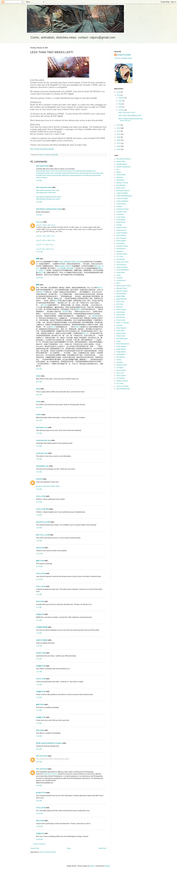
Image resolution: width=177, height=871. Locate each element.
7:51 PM (39, 472)
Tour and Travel (41, 756)
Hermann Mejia (121, 254)
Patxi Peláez (120, 315)
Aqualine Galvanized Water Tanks (48, 486)
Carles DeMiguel (122, 201)
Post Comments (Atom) (48, 852)
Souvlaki (119, 362)
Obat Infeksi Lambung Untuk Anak (48, 209)
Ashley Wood (121, 175)
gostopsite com (41, 427)
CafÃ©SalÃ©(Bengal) (124, 196)
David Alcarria (121, 230)
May (120, 104)
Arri (117, 169)
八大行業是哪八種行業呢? (65, 268)
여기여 (43, 793)
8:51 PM (39, 382)
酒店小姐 (79, 309)
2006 (119, 146)
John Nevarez (121, 265)
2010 (119, 134)
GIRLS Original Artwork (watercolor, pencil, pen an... (130, 119)
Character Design (122, 209)
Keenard (39, 479)
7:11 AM (39, 607)
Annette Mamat (121, 164)
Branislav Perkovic (122, 191)
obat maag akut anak (43, 187)
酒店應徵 (95, 316)
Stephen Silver (121, 365)
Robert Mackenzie (122, 344)
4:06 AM (39, 180)
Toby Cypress (121, 375)
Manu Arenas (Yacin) (123, 286)
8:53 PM (39, 407)
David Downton (121, 233)
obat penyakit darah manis (45, 171)
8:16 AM (39, 749)
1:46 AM (39, 215)
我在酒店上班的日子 (65, 266)
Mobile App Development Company (49, 743)
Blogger (107, 866)
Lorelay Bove (121, 280)
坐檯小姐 (78, 327)
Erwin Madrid (121, 241)
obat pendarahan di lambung (80, 175)
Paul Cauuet (120, 320)
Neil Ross (119, 304)
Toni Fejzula (120, 378)
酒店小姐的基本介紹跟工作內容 (70, 262)
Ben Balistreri (121, 185)
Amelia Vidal (120, 161)
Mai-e (118, 283)
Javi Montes (120, 259)
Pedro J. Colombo (122, 323)
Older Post (102, 848)
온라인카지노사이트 (43, 522)
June (120, 101)
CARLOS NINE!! (122, 193)
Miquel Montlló (121, 299)
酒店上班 (44, 305)
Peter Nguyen (121, 328)
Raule (118, 341)
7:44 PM (39, 446)
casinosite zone (42, 453)
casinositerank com (43, 440)
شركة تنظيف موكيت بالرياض (45, 236)
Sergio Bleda (121, 352)
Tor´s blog (119, 383)
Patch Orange (121, 309)
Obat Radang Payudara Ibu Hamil (48, 199)
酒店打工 (41, 272)
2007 (119, 143)
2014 (119, 95)
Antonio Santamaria (123, 167)
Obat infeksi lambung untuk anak (47, 190)
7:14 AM (39, 736)
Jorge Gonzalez (122, 267)
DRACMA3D (120, 222)
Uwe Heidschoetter (123, 389)
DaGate (119, 225)
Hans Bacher (121, 249)
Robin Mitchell (121, 346)
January (122, 110)
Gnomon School (122, 246)
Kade (38, 389)
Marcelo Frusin (121, 288)
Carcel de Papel (122, 198)
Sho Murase (120, 357)
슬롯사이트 (40, 561)
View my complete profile (123, 58)
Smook (118, 360)
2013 (119, 125)
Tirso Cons (120, 373)
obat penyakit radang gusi (61, 175)
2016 (119, 92)
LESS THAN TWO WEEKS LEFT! (129, 116)
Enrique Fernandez (124, 55)
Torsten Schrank (122, 381)
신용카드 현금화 (41, 640)
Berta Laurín (120, 188)
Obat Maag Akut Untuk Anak (46, 192)
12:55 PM (39, 278)
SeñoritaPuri (120, 354)
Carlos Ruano (121, 204)
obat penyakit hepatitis (84, 171)
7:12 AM (39, 646)
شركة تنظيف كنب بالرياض (44, 244)
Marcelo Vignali (121, 291)
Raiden (38, 414)
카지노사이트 (40, 496)
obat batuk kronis (42, 166)
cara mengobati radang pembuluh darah (64, 173)
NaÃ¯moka (120, 301)
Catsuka (119, 206)
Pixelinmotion (121, 333)
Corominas (120, 214)
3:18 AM (39, 489)
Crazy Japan (120, 217)
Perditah (119, 325)
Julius (38, 376)
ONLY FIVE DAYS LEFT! (126, 113)
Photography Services (50, 774)
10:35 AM (39, 813)
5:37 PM (39, 762)
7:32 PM (39, 502)
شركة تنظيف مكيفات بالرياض (45, 225)
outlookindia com (42, 466)
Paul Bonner (120, 317)
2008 (119, 140)
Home (69, 848)
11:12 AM (39, 554)
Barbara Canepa (122, 183)
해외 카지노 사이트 (42, 535)
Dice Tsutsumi (121, 238)
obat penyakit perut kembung (89, 173)
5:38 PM (39, 786)
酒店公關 (56, 301)
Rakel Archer (120, 336)
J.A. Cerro (119, 257)
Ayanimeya (120, 180)
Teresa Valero (121, 370)
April (120, 107)
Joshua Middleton (122, 270)
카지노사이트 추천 (42, 509)
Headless (119, 251)
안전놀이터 (40, 614)
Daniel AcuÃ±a (121, 227)
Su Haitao (119, 368)
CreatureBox (120, 220)
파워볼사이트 (40, 666)
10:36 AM (39, 839)
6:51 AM (39, 369)
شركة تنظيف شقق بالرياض (45, 249)
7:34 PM (39, 528)
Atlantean (119, 177)
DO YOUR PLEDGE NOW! (42, 149)
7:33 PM (39, 515)
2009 (119, 137)
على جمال (39, 222)
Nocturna (119, 307)
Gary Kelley (120, 243)
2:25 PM (39, 801)
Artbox (118, 172)
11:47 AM (39, 252)
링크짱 (38, 793)
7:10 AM (39, 594)
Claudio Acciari (121, 212)
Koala (38, 402)
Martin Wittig (120, 296)
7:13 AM (39, 685)
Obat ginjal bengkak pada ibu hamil (48, 197)
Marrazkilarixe (121, 294)
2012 (119, 128)
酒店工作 (42, 292)
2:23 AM (39, 202)
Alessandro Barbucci (123, 159)
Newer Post (35, 848)
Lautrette (119, 278)
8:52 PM (39, 395)
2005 (119, 149)
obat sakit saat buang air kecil (65, 171)
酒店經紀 (65, 311)
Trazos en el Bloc (122, 386)
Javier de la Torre (122, 262)
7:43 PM (39, 433)
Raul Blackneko (122, 339)
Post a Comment (39, 844)
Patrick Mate (120, 312)
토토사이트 (40, 548)
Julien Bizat (120, 272)
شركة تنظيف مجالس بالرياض (45, 240)
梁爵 (37, 259)
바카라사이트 (40, 653)
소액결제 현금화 (41, 627)
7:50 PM (39, 459)
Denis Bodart (121, 235)
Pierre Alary (120, 331)
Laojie (118, 275)
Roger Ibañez (121, 349)
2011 (119, 131)
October (122, 98)
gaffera (92, 866)
